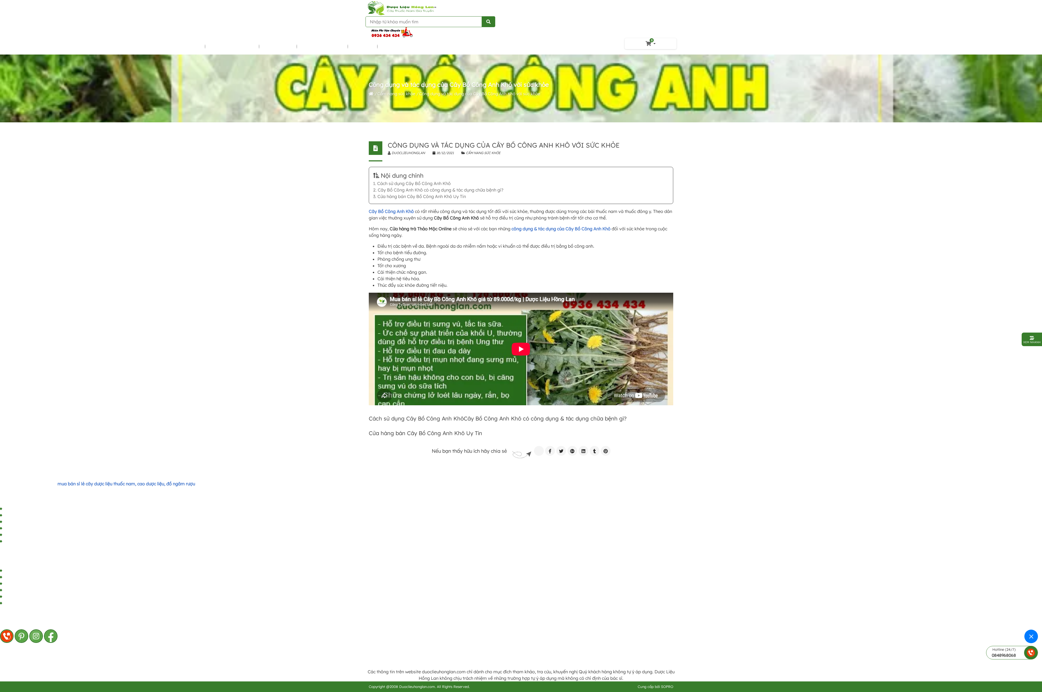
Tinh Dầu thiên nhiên (322, 46)
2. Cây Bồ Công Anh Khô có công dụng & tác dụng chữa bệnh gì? (438, 190)
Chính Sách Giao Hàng (27, 509)
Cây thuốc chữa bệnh (179, 46)
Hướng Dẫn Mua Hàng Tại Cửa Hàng (41, 528)
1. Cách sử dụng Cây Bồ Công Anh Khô (412, 183)
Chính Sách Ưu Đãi (23, 522)
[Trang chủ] (371, 93)
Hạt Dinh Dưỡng (398, 46)
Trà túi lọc (363, 46)
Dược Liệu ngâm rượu (232, 46)
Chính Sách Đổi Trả (23, 541)
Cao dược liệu (278, 46)
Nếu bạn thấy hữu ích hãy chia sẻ (469, 451)
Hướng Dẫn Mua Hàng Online (33, 535)
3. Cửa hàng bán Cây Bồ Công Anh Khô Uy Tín (419, 196)
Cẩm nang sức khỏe (396, 93)
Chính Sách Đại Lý (22, 515)
